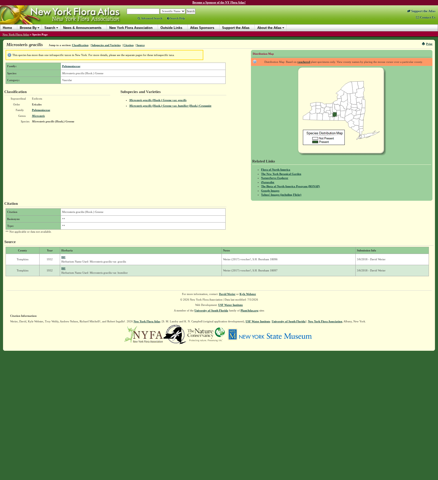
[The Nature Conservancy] (206, 334)
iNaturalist (267, 182)
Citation (128, 45)
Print (429, 43)
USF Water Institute (230, 304)
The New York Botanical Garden (281, 173)
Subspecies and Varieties (106, 45)
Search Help (177, 18)
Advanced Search (151, 18)
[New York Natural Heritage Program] (174, 334)
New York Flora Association (67, 18)
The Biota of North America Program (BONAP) (290, 186)
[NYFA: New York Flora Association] (143, 334)
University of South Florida (211, 310)
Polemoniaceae (71, 66)
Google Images (270, 190)
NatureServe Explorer (274, 177)
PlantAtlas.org (250, 310)
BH (63, 257)
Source (140, 45)
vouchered (303, 61)
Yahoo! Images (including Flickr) (281, 194)
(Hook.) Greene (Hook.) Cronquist (170, 105)
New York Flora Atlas (16, 34)
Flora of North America (275, 169)
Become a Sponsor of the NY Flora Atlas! (219, 2)
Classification (80, 45)
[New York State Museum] (270, 334)
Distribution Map (263, 53)
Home (7, 28)
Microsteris (38, 115)
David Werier (227, 294)
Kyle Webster (248, 294)
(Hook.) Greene (158, 100)
